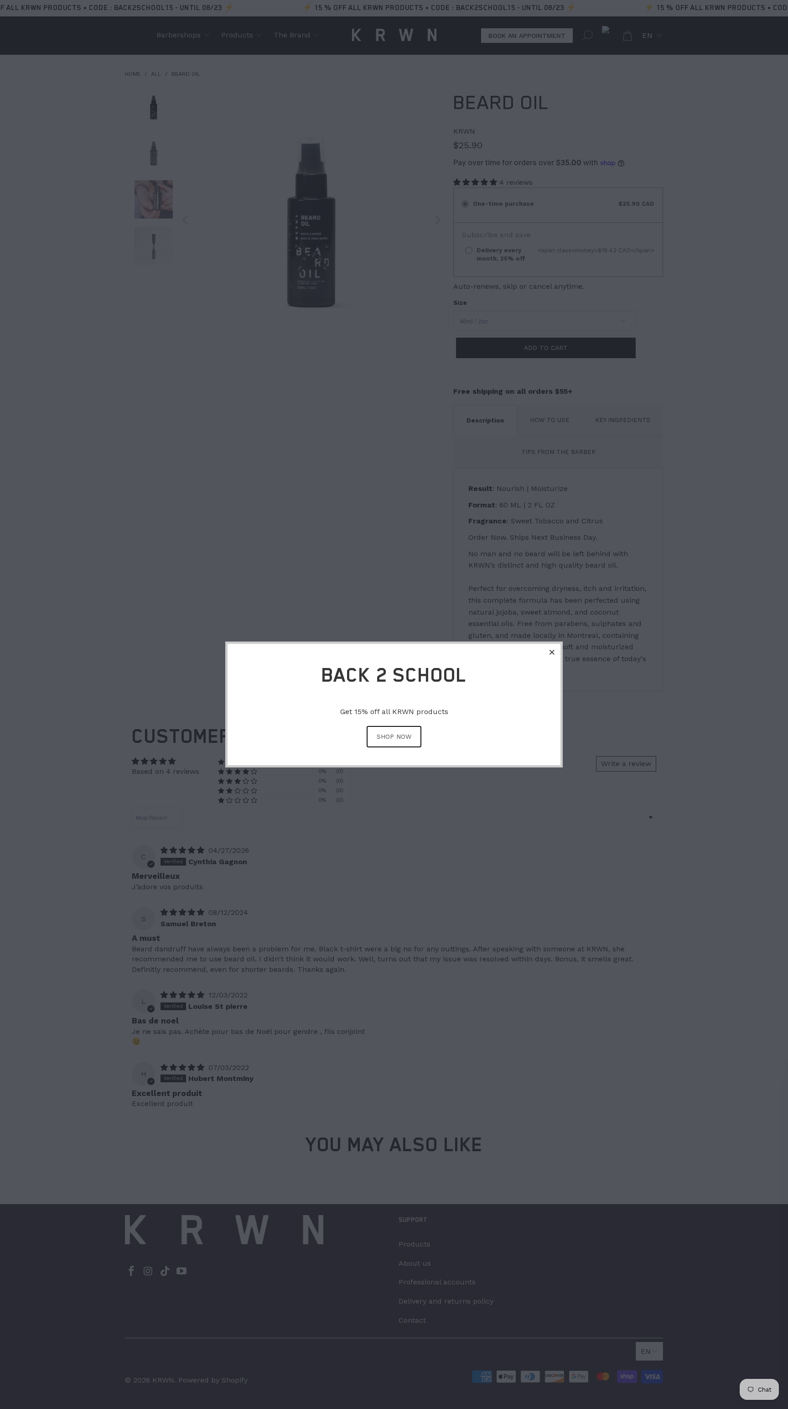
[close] (552, 652)
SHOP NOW (394, 736)
